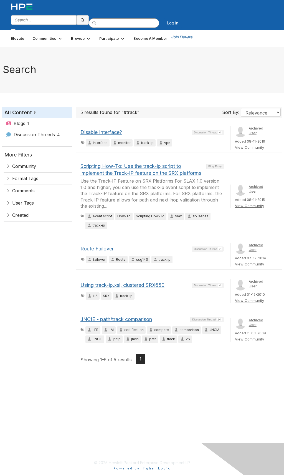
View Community (249, 147)
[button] (47, 38)
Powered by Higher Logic (142, 468)
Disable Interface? (101, 132)
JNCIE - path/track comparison (116, 319)
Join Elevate (181, 37)
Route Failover (97, 249)
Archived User (256, 130)
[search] (83, 20)
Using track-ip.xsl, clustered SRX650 (122, 285)
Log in (172, 23)
